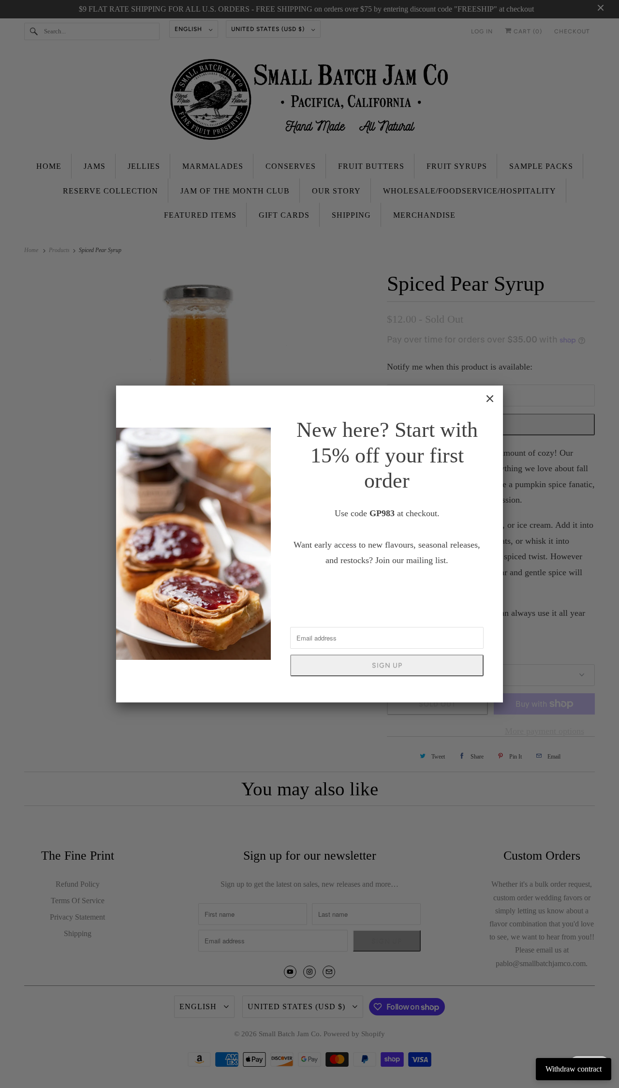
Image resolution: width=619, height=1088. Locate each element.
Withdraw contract (573, 1069)
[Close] (490, 398)
